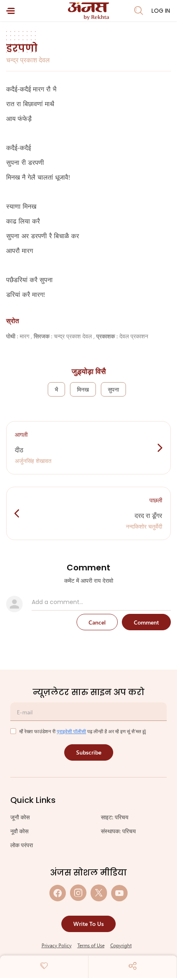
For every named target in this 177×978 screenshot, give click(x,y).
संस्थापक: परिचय (118, 831)
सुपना (113, 389)
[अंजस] (88, 11)
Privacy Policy (57, 945)
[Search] (138, 10)
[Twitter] (99, 893)
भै (56, 389)
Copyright (121, 945)
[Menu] (10, 11)
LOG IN (160, 11)
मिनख (83, 389)
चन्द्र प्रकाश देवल (28, 59)
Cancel (97, 622)
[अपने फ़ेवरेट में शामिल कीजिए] (44, 966)
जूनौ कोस (20, 817)
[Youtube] (119, 893)
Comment (146, 622)
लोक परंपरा (21, 845)
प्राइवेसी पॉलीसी (71, 731)
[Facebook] (57, 893)
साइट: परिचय (114, 817)
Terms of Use (91, 945)
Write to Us (88, 924)
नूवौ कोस (19, 831)
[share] (132, 966)
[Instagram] (78, 893)
